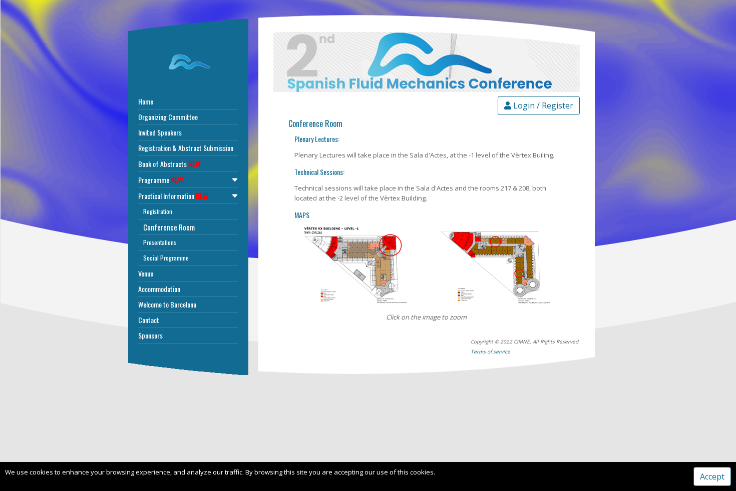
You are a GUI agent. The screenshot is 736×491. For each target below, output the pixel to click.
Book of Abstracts (169, 163)
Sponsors (150, 335)
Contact (148, 319)
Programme (160, 179)
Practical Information (173, 195)
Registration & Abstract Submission (185, 147)
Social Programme (166, 258)
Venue (145, 273)
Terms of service (490, 351)
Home (145, 101)
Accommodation (159, 289)
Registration (157, 211)
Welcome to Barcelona (167, 304)
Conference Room (169, 227)
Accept (712, 476)
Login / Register (542, 105)
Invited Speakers (160, 132)
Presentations (159, 242)
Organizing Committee (168, 117)
